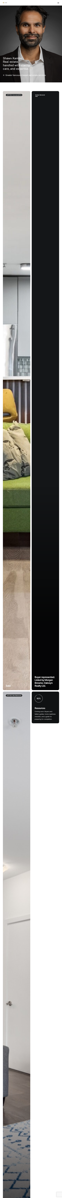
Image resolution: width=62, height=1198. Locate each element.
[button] (58, 3)
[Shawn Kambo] (5, 2)
